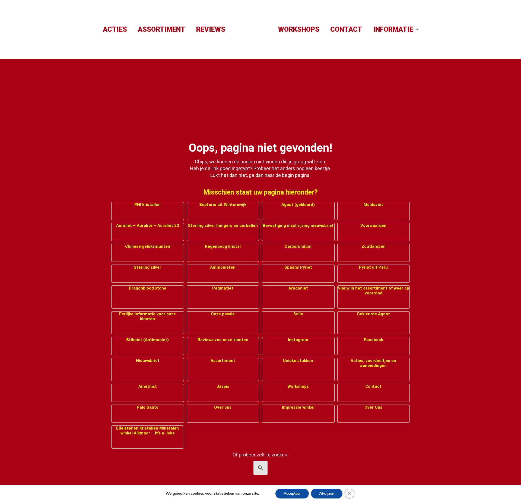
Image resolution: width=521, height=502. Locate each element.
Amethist (147, 386)
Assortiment (223, 360)
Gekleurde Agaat (373, 314)
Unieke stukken (298, 360)
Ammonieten (223, 267)
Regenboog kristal (223, 246)
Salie (298, 314)
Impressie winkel (298, 407)
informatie (393, 29)
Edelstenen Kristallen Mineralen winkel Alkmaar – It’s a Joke (147, 431)
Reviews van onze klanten (223, 339)
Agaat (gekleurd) (298, 204)
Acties (115, 29)
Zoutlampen (373, 246)
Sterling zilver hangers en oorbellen (223, 225)
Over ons (222, 407)
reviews (210, 29)
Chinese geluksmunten (147, 246)
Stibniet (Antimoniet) (147, 339)
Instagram (298, 339)
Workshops (298, 29)
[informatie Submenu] (418, 29)
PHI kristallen (147, 204)
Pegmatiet (222, 288)
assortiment (161, 29)
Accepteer (292, 493)
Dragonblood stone (147, 288)
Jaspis (223, 386)
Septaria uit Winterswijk (222, 204)
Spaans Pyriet (298, 267)
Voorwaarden (373, 225)
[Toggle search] (260, 468)
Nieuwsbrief (147, 360)
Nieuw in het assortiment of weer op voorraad (373, 291)
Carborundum (298, 246)
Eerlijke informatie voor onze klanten (147, 316)
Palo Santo (147, 407)
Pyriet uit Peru (373, 267)
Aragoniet (298, 288)
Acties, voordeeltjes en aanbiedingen (373, 363)
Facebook (373, 339)
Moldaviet (373, 204)
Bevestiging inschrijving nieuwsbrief (298, 225)
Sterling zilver (147, 267)
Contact (346, 29)
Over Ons (373, 407)
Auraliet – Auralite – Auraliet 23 (147, 225)
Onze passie (223, 314)
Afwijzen (326, 493)
